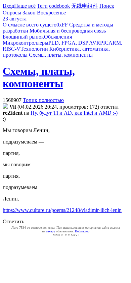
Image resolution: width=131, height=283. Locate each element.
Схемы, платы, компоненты (61, 55)
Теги (42, 6)
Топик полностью (43, 100)
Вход (8, 6)
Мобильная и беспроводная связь (68, 31)
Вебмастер (82, 231)
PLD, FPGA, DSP (68, 43)
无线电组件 (84, 6)
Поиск (106, 6)
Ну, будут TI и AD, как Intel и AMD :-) (74, 113)
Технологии (34, 49)
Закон (29, 12)
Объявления (58, 37)
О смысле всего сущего (29, 24)
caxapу (50, 231)
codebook (59, 6)
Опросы (12, 12)
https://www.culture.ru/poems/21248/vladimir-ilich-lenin (62, 210)
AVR (94, 43)
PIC (104, 43)
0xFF (62, 24)
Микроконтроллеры (25, 43)
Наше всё (25, 6)
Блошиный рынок (23, 37)
